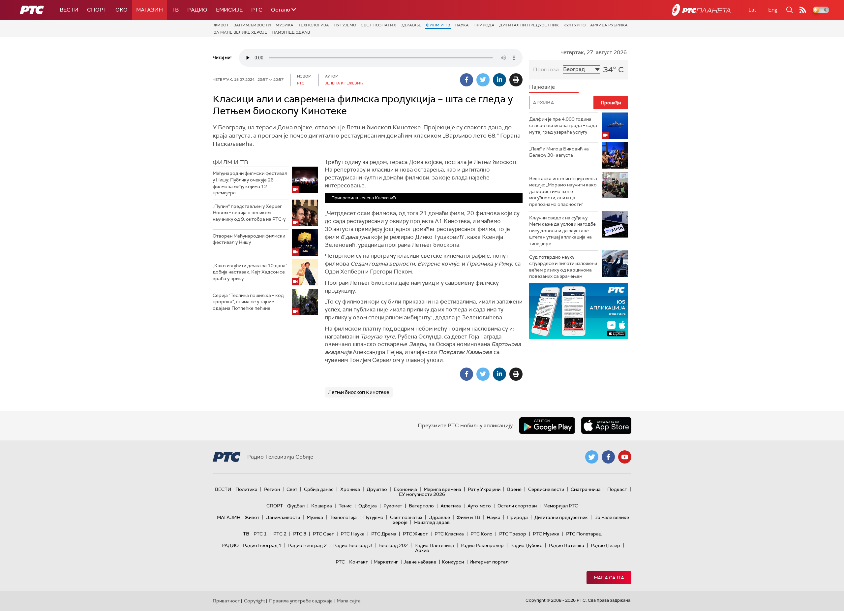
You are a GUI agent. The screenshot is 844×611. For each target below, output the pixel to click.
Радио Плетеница (434, 545)
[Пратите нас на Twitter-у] (591, 457)
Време (514, 489)
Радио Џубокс (526, 545)
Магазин (149, 9)
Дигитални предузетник (529, 25)
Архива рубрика (609, 25)
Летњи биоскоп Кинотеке (358, 392)
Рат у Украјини (484, 489)
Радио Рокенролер (482, 545)
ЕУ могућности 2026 (422, 494)
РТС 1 (260, 534)
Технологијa (313, 25)
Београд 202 (393, 545)
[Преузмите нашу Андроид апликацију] (547, 425)
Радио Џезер (605, 545)
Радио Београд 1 (262, 545)
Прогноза (546, 69)
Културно (574, 25)
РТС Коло (481, 534)
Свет (291, 489)
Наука (462, 25)
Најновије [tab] (542, 86)
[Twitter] (483, 79)
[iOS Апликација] (578, 311)
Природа (484, 25)
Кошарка (321, 506)
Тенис (345, 506)
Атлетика (450, 506)
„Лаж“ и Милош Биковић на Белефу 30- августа (559, 152)
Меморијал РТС (560, 506)
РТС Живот (415, 534)
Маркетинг (386, 562)
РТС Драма (383, 534)
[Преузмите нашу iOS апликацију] (606, 425)
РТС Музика (546, 534)
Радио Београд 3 (352, 545)
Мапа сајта (609, 578)
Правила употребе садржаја (301, 601)
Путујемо (345, 25)
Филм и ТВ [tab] (230, 162)
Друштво (377, 489)
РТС (256, 9)
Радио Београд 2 (307, 545)
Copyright (254, 601)
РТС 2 (279, 534)
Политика (246, 489)
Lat (752, 9)
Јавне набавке (420, 562)
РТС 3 (299, 534)
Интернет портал (488, 562)
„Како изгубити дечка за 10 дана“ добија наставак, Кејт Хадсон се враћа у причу (250, 272)
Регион (272, 489)
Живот (221, 25)
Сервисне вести (546, 489)
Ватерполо (421, 506)
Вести (69, 9)
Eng (772, 9)
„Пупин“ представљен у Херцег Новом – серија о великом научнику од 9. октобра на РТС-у (249, 212)
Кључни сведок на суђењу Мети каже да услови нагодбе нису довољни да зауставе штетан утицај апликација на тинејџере (562, 230)
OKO (121, 9)
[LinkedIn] (499, 79)
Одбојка (367, 506)
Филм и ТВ (438, 25)
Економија (405, 489)
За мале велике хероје (240, 32)
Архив (422, 550)
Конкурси (453, 562)
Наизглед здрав (291, 32)
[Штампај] (516, 79)
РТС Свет (323, 534)
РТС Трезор (512, 534)
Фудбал (296, 506)
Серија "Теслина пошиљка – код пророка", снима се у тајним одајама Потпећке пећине (248, 301)
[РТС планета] (701, 10)
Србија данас (319, 489)
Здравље (411, 25)
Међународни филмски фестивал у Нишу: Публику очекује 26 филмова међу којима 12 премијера (250, 183)
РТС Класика (449, 534)
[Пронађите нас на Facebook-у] (608, 457)
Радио (197, 9)
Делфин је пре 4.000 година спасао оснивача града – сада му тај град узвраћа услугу (563, 125)
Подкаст (617, 489)
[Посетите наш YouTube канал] (624, 457)
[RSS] (802, 10)
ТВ (175, 9)
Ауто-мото (479, 506)
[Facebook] (466, 79)
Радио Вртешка (566, 545)
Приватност (226, 601)
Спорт (97, 9)
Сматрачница (586, 489)
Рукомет (392, 506)
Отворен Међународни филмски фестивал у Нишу (249, 239)
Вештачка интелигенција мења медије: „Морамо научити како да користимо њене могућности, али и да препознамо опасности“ (563, 191)
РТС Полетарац (583, 534)
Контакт (358, 562)
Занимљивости (252, 25)
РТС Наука (353, 534)
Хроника (350, 489)
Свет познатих (378, 25)
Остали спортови (517, 506)
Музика (284, 25)
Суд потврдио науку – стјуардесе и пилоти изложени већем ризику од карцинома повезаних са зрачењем (563, 266)
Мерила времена (442, 489)
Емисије (229, 9)
